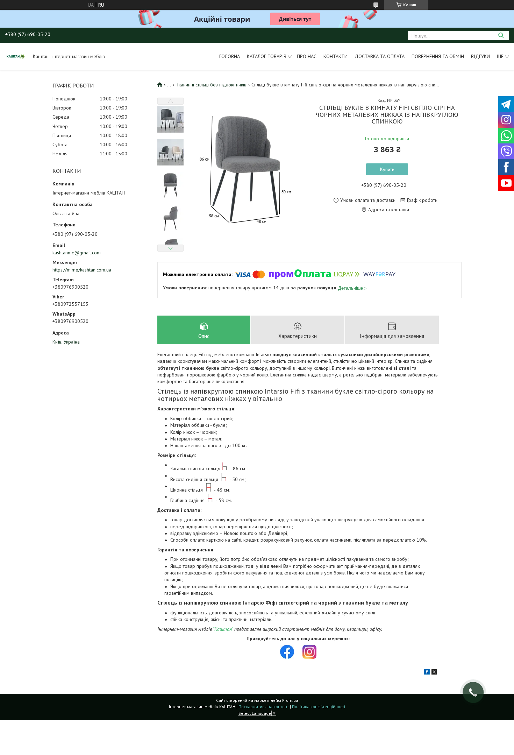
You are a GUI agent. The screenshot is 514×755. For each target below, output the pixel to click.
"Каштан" (223, 629)
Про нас (306, 56)
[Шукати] (501, 35)
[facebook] (427, 673)
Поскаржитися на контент (263, 706)
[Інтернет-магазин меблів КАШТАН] (15, 56)
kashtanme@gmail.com (76, 252)
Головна (229, 56)
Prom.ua (290, 700)
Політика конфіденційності (318, 706)
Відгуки (480, 56)
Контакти (335, 56)
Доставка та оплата (380, 56)
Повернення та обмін (438, 56)
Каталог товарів (266, 56)
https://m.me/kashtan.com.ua (81, 270)
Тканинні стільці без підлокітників (211, 84)
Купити (387, 169)
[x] (434, 673)
